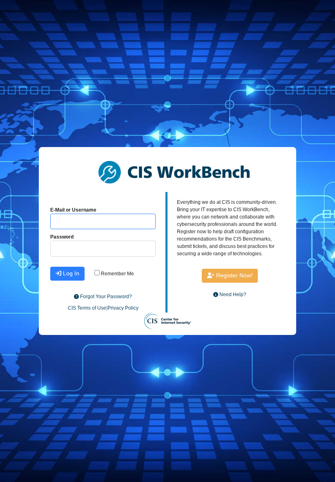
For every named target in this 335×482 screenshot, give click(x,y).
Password (62, 237)
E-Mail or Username (73, 210)
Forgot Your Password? (105, 296)
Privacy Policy (122, 308)
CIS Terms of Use (87, 308)
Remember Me (117, 274)
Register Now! (233, 275)
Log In (70, 273)
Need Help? (232, 294)
